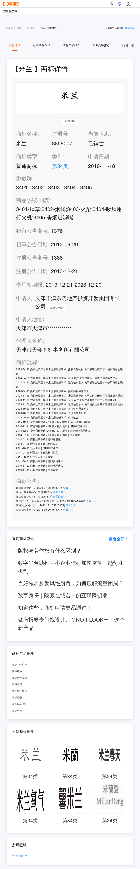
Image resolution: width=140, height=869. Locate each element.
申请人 (24, 298)
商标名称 (26, 133)
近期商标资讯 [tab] (41, 45)
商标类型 (26, 156)
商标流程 (26, 362)
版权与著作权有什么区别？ (49, 550)
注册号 (60, 133)
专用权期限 (29, 284)
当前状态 (98, 133)
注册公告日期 (32, 271)
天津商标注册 (19, 855)
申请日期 (98, 156)
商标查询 (17, 710)
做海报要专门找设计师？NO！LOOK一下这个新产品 (71, 623)
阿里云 (9, 27)
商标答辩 (17, 684)
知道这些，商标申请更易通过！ (55, 607)
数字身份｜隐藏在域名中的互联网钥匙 (63, 595)
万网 (19, 27)
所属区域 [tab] (128, 45)
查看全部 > (118, 538)
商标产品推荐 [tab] (71, 45)
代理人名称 (29, 340)
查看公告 (68, 487)
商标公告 (26, 480)
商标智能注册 (19, 664)
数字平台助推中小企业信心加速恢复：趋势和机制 (71, 567)
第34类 (60, 165)
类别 (57, 156)
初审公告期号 (32, 230)
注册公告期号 (32, 257)
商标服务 (30, 27)
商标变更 (17, 697)
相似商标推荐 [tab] (101, 45)
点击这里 (129, 27)
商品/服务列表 (32, 200)
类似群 (24, 178)
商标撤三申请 (19, 691)
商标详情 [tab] (15, 45)
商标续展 (17, 671)
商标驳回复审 (19, 677)
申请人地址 (29, 319)
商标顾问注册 (19, 704)
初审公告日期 (32, 244)
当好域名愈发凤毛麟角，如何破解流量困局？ (71, 583)
